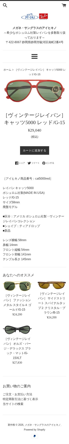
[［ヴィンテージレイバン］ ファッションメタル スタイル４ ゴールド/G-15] (17, 286)
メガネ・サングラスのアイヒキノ (43, 424)
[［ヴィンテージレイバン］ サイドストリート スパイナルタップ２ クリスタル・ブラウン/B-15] (51, 285)
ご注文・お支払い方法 (17, 394)
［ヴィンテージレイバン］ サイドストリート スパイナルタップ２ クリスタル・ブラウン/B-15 (51, 303)
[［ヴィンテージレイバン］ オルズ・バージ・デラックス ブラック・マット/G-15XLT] (17, 330)
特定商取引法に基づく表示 (20, 399)
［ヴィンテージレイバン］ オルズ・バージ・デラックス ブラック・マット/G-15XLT (17, 348)
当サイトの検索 (13, 403)
